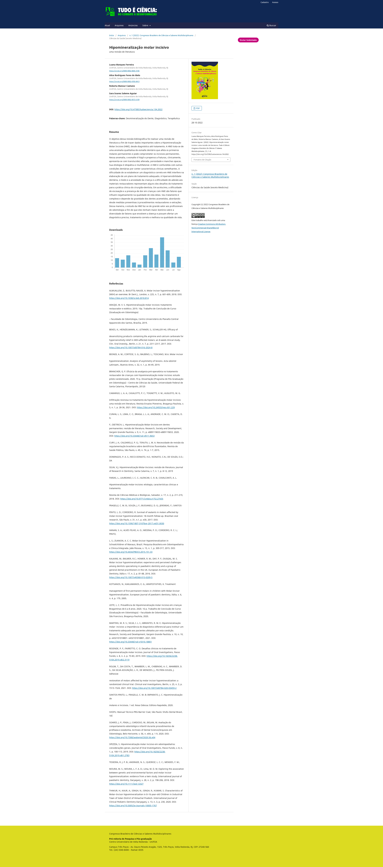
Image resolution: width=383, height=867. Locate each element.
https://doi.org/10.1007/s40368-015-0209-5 (130, 577)
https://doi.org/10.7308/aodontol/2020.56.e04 (132, 737)
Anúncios (133, 25)
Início (111, 35)
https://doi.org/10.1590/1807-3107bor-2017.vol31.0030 (136, 523)
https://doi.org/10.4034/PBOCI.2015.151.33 (130, 551)
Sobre (145, 25)
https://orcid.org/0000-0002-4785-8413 (124, 81)
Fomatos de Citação (202, 159)
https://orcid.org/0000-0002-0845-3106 (124, 71)
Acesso (275, 2)
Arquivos (119, 25)
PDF (198, 108)
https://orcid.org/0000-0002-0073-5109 (124, 100)
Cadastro (265, 2)
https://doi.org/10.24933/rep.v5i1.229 (156, 407)
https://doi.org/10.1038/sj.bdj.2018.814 (129, 298)
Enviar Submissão (248, 40)
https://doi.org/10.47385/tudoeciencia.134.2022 (138, 109)
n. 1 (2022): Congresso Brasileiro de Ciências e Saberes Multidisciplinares (161, 35)
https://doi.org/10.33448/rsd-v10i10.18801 (130, 641)
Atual (107, 25)
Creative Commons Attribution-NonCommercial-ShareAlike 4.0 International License (209, 228)
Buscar (272, 25)
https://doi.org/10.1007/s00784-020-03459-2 (154, 688)
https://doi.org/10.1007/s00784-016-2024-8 (130, 347)
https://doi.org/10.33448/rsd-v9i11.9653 (134, 435)
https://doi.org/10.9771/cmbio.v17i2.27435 (141, 498)
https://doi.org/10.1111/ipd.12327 (126, 783)
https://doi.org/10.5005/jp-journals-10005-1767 (133, 805)
